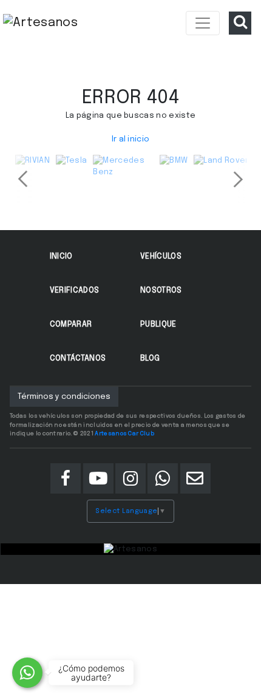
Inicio (61, 256)
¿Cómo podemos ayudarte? (91, 672)
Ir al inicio (131, 139)
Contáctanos (78, 358)
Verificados (75, 290)
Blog (150, 358)
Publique (158, 324)
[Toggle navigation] (203, 23)
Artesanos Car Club (124, 433)
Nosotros (161, 290)
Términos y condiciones (64, 397)
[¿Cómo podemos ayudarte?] (27, 673)
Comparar (71, 324)
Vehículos (160, 256)
